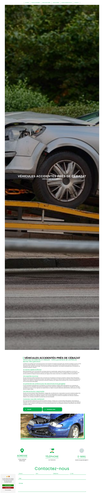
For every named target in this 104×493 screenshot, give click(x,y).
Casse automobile (35, 2)
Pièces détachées (46, 2)
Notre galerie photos (67, 2)
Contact (76, 2)
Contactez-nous (51, 409)
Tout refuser (8, 487)
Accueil (27, 2)
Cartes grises (56, 2)
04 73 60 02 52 (52, 460)
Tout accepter (8, 485)
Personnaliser (8, 490)
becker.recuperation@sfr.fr (81, 460)
